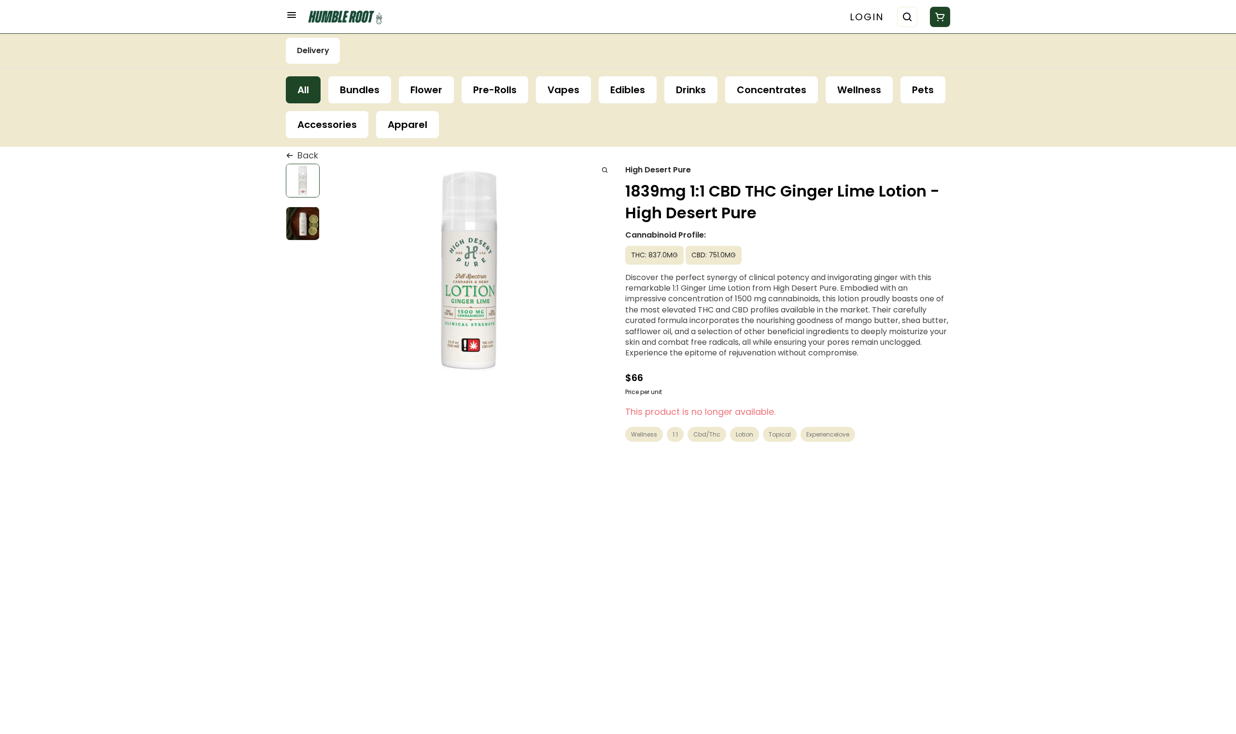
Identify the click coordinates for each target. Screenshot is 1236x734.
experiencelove (827, 434)
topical (780, 434)
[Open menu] (291, 15)
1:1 (675, 434)
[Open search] (907, 17)
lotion (744, 434)
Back (307, 155)
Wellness (644, 434)
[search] (605, 170)
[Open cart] (938, 17)
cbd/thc (706, 434)
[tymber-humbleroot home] (348, 17)
